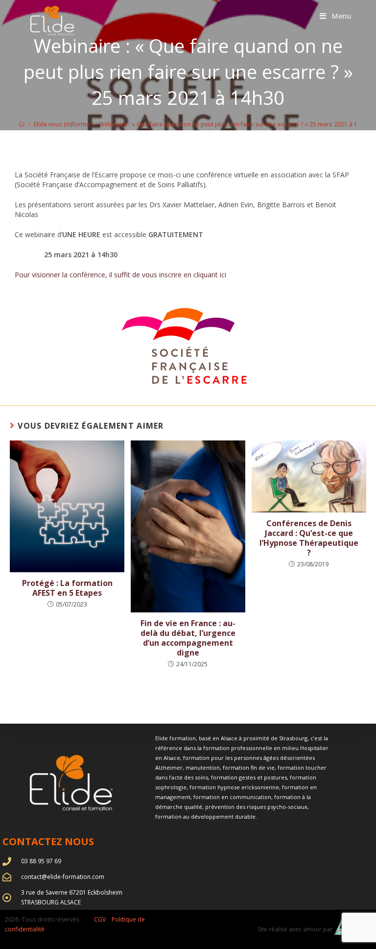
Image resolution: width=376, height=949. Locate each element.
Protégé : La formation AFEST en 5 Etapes (67, 588)
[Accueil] (21, 124)
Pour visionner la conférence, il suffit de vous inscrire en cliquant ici (120, 274)
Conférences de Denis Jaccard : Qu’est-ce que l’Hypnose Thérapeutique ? (308, 538)
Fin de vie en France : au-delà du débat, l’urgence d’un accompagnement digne (188, 637)
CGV (100, 919)
